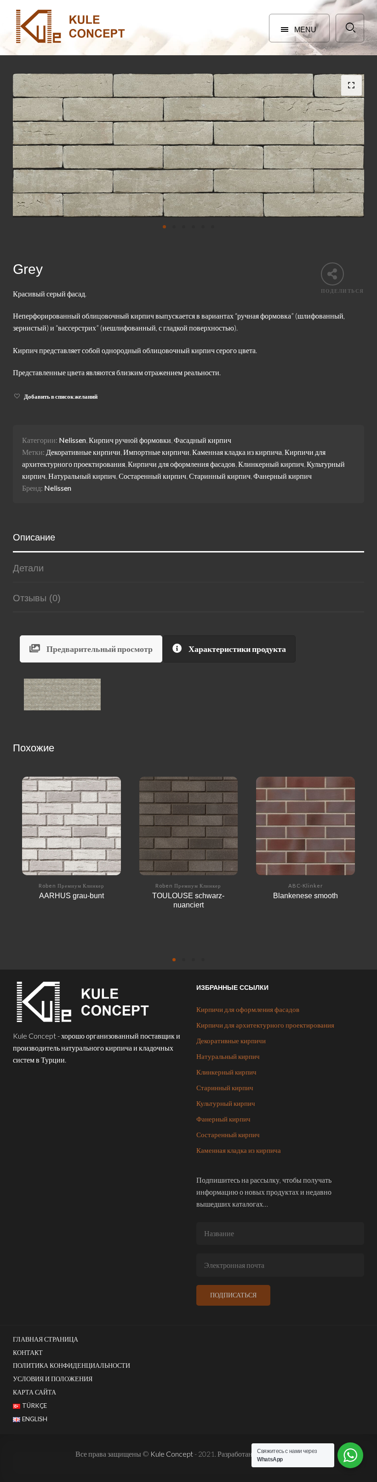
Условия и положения (52, 1379)
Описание (34, 537)
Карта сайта (34, 1392)
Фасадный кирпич (202, 440)
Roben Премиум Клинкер (71, 886)
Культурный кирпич (225, 1103)
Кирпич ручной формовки (130, 440)
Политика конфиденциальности (71, 1365)
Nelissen (72, 440)
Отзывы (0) (37, 598)
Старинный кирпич (220, 475)
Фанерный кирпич (282, 475)
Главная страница (45, 1339)
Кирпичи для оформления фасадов (181, 463)
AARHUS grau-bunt (71, 895)
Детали (28, 568)
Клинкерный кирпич (271, 463)
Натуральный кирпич (82, 475)
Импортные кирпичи (156, 452)
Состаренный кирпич (152, 475)
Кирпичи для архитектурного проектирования (265, 1025)
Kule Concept (171, 1453)
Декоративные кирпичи (83, 452)
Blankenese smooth (305, 895)
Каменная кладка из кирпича (237, 452)
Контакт (28, 1352)
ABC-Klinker (305, 886)
